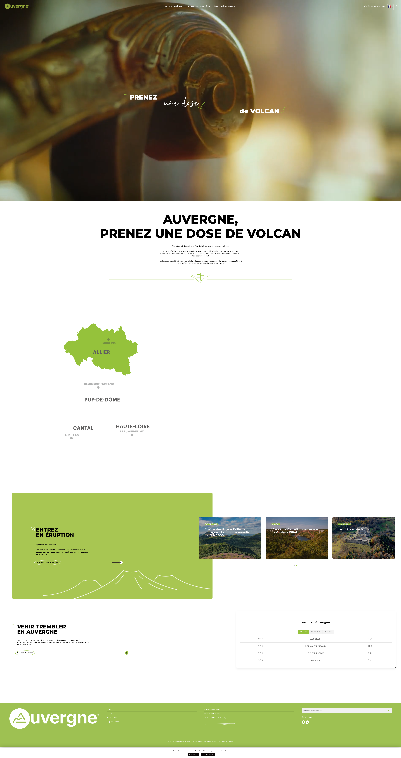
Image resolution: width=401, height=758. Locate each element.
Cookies (208, 741)
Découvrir (296, 403)
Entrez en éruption (212, 709)
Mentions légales (200, 741)
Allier (174, 246)
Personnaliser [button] (193, 754)
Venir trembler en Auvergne (216, 718)
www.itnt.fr (190, 741)
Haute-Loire (188, 246)
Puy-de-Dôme (201, 246)
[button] (103, 387)
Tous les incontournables (48, 562)
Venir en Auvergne (25, 653)
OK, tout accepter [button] (208, 754)
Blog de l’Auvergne (212, 714)
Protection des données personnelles (222, 741)
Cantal (180, 246)
